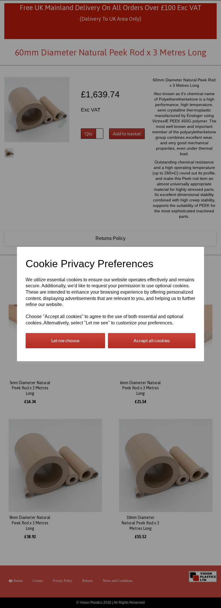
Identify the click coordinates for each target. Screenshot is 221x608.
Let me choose (65, 340)
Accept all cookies (152, 340)
